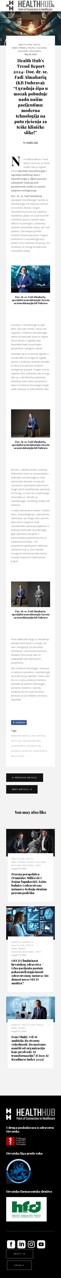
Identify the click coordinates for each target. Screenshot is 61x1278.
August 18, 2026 (18, 1031)
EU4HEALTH (27, 942)
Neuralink (27, 751)
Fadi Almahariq (38, 736)
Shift (38, 865)
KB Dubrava (16, 751)
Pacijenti (20, 756)
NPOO (13, 756)
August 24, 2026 (18, 868)
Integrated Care (34, 746)
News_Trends (19, 48)
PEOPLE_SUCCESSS (37, 48)
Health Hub (32, 142)
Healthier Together (31, 741)
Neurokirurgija (40, 751)
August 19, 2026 (18, 955)
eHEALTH (15, 942)
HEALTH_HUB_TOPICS (29, 44)
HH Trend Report (18, 746)
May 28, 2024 (31, 54)
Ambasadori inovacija (20, 736)
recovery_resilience (29, 51)
